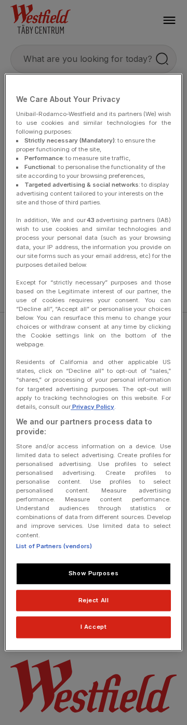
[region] (93, 362)
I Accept (94, 627)
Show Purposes (93, 573)
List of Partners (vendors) (54, 546)
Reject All (93, 600)
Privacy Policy (92, 406)
